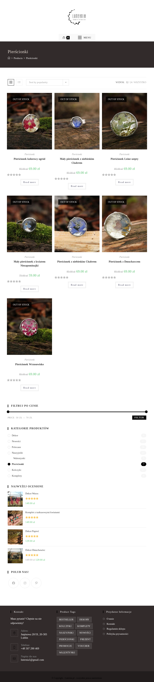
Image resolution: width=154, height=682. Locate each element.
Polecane (16, 447)
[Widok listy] (19, 82)
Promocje (65, 646)
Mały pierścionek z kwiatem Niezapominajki (29, 263)
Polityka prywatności (117, 633)
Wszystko (140, 82)
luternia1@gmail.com (32, 659)
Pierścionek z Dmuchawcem (124, 261)
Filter (139, 417)
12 (127, 82)
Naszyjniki (17, 452)
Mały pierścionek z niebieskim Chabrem (77, 161)
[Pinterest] (36, 583)
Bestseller (66, 619)
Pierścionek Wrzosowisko (29, 364)
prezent (85, 639)
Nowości (16, 441)
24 (131, 82)
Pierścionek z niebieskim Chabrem (77, 261)
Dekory (84, 619)
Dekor (15, 435)
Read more (29, 182)
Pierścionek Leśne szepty (124, 159)
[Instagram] (25, 583)
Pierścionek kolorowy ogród (29, 159)
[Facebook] (13, 583)
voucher (83, 646)
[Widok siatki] (11, 82)
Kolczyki (16, 469)
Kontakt (111, 623)
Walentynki (19, 458)
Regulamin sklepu (116, 628)
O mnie (110, 618)
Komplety (17, 475)
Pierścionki (30, 154)
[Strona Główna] (9, 58)
